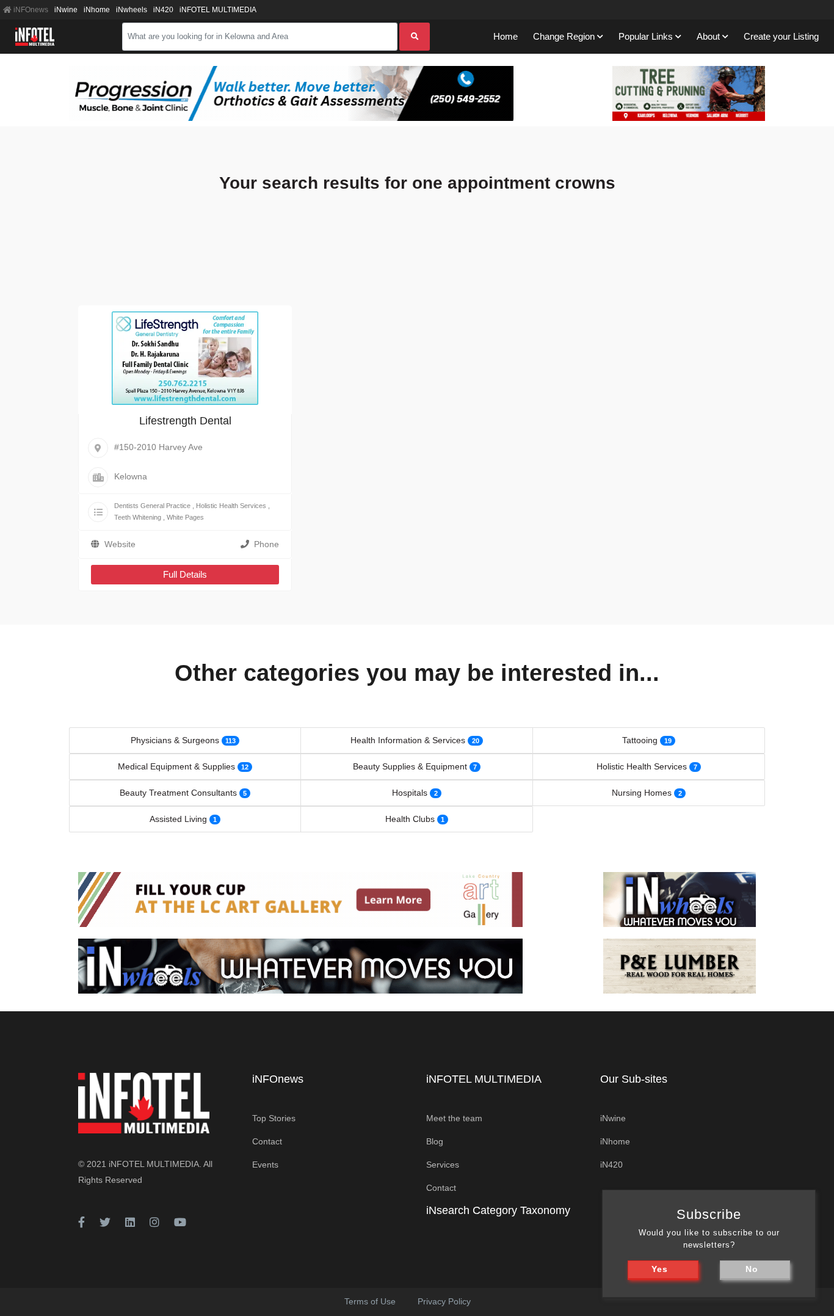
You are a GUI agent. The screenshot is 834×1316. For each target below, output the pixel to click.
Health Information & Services (407, 740)
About (708, 36)
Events (265, 1164)
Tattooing (640, 740)
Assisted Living (178, 819)
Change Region (564, 36)
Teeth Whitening (137, 517)
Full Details (185, 574)
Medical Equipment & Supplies (176, 766)
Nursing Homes (642, 793)
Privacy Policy (444, 1301)
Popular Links (645, 36)
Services (442, 1164)
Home (505, 36)
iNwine (66, 9)
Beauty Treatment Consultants (178, 793)
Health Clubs (410, 819)
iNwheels (131, 9)
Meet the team (454, 1118)
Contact (267, 1141)
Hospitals (409, 793)
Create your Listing (781, 36)
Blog (434, 1141)
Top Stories (274, 1118)
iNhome (97, 9)
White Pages (185, 517)
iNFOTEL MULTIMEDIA (217, 9)
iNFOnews (30, 9)
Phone (266, 544)
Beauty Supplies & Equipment (410, 766)
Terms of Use (370, 1301)
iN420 (163, 9)
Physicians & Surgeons (175, 740)
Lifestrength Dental (185, 421)
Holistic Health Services (231, 505)
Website (120, 544)
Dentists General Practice (152, 505)
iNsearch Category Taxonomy (498, 1210)
